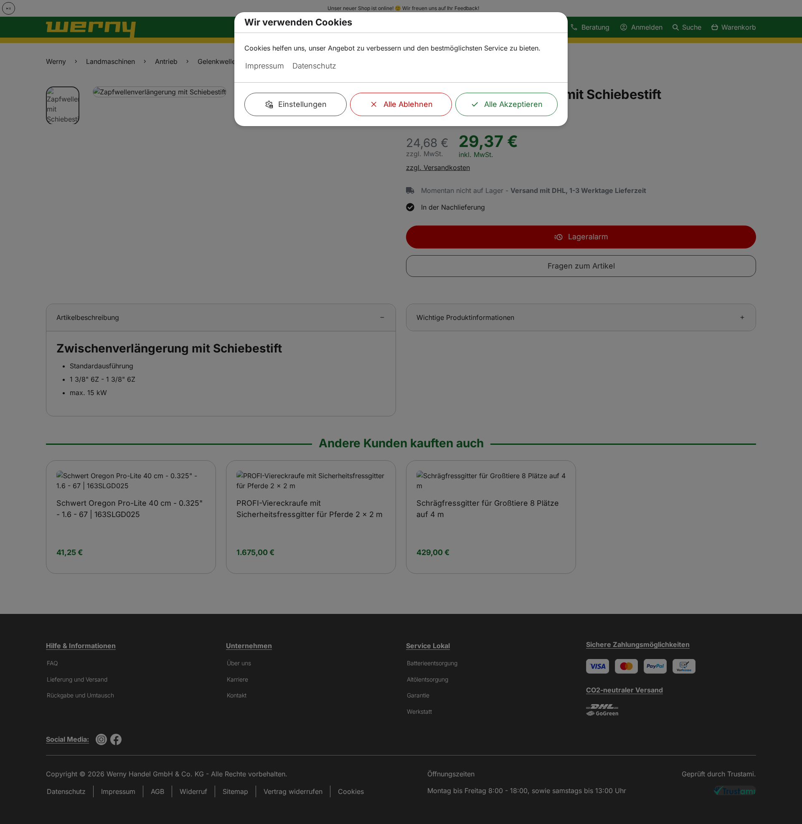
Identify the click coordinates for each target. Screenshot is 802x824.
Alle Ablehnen (408, 104)
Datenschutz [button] (314, 65)
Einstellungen (302, 104)
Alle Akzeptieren (513, 104)
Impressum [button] (264, 65)
